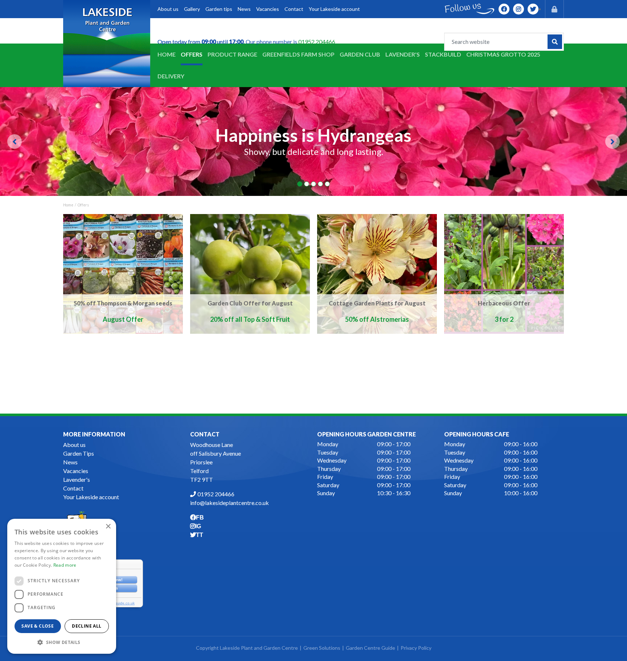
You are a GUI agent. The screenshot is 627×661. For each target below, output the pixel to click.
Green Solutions (321, 648)
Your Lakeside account (91, 496)
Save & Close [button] (37, 626)
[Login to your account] (554, 9)
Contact (73, 488)
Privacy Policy (416, 648)
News (70, 462)
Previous (14, 141)
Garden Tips (78, 453)
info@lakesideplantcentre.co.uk (229, 502)
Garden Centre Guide (370, 648)
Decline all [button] (86, 626)
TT (533, 9)
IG (518, 9)
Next (612, 141)
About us (74, 444)
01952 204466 (316, 41)
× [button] (108, 526)
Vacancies (75, 470)
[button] (62, 642)
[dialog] (61, 586)
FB (504, 9)
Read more (65, 565)
